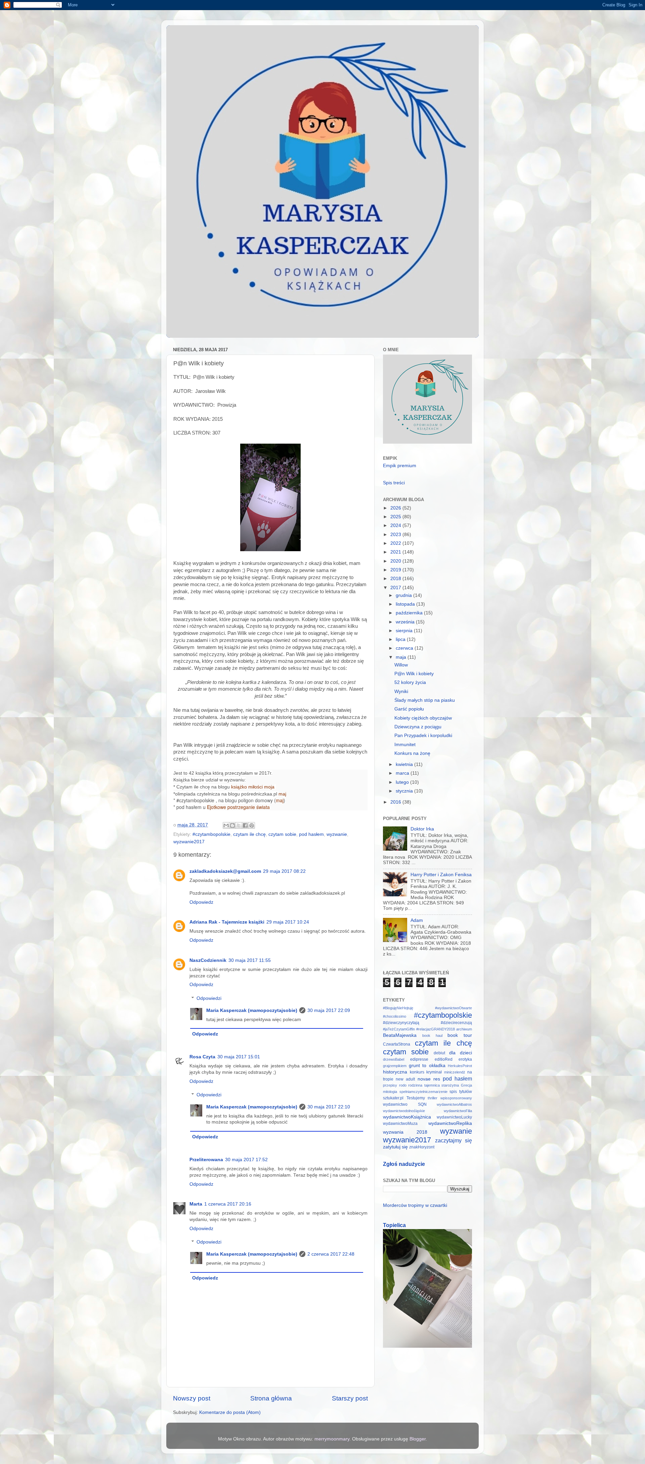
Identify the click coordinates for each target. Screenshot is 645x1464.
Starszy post (350, 1398)
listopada (406, 604)
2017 (396, 587)
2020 (396, 561)
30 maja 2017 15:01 (238, 1056)
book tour (459, 1035)
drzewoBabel (393, 1059)
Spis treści (394, 482)
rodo (402, 1085)
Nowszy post (191, 1398)
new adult (405, 1079)
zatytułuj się (395, 1146)
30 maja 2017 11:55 (249, 960)
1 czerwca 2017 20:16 (227, 1204)
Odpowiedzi (209, 998)
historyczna (395, 1071)
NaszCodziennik (207, 960)
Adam (417, 920)
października (410, 612)
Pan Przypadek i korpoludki (423, 735)
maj (282, 794)
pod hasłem (311, 834)
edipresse (419, 1059)
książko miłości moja (252, 786)
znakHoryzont (421, 1147)
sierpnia (405, 630)
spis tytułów (460, 1091)
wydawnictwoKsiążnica (407, 1117)
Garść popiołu (409, 708)
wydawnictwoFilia (458, 1111)
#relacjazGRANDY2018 (435, 1029)
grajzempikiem (394, 1066)
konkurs (417, 1072)
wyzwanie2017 (189, 841)
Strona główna (271, 1398)
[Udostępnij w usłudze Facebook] (245, 825)
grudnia (404, 595)
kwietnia (405, 764)
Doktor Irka (422, 828)
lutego (403, 782)
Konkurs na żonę (412, 753)
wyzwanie (337, 834)
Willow (401, 664)
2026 (396, 508)
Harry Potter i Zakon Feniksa (441, 874)
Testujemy (415, 1098)
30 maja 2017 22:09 (328, 1010)
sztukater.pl (393, 1098)
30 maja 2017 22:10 (328, 1106)
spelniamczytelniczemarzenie (423, 1092)
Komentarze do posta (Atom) (230, 1412)
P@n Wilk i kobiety (414, 673)
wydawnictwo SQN (405, 1104)
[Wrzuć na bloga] (232, 825)
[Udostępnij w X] (238, 825)
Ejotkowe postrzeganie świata (238, 807)
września (406, 621)
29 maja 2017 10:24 (287, 922)
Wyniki (401, 691)
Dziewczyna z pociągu (417, 726)
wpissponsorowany (456, 1098)
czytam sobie (282, 834)
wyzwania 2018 (405, 1132)
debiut (439, 1053)
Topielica (394, 1225)
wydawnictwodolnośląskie (404, 1111)
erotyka (465, 1059)
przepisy (390, 1085)
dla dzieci (460, 1052)
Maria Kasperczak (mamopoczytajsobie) (251, 1010)
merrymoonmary (331, 1438)
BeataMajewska (400, 1035)
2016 (396, 802)
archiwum (464, 1029)
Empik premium (399, 465)
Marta (195, 1204)
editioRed (444, 1059)
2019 (396, 569)
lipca (401, 639)
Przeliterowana (206, 1159)
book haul (432, 1035)
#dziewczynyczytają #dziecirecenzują (427, 1022)
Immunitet (405, 744)
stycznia (405, 791)
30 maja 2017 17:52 (246, 1159)
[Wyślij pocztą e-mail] (226, 825)
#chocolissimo (394, 1016)
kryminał (434, 1072)
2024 (396, 525)
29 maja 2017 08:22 (284, 871)
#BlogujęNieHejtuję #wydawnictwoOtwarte (427, 1008)
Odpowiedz (201, 902)
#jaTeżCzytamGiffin (399, 1029)
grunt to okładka (427, 1065)
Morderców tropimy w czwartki (415, 1205)
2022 (396, 543)
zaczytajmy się (453, 1140)
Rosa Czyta (202, 1056)
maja (401, 657)
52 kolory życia (410, 682)
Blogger (418, 1438)
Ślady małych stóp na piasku (424, 700)
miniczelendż (454, 1072)
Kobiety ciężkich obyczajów (423, 718)
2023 (396, 534)
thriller (432, 1098)
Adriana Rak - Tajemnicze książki (226, 922)
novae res (429, 1079)
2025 (396, 516)
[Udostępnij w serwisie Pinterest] (251, 825)
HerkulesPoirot (460, 1066)
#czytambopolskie (211, 834)
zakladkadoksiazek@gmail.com (225, 871)
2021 (396, 552)
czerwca (405, 648)
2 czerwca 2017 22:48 (330, 1254)
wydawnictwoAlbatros (454, 1104)
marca (403, 773)
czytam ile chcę (249, 834)
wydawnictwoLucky (454, 1117)
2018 (396, 578)
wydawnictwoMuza (400, 1123)
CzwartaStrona (396, 1044)
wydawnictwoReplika (450, 1123)
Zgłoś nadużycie (404, 1164)
